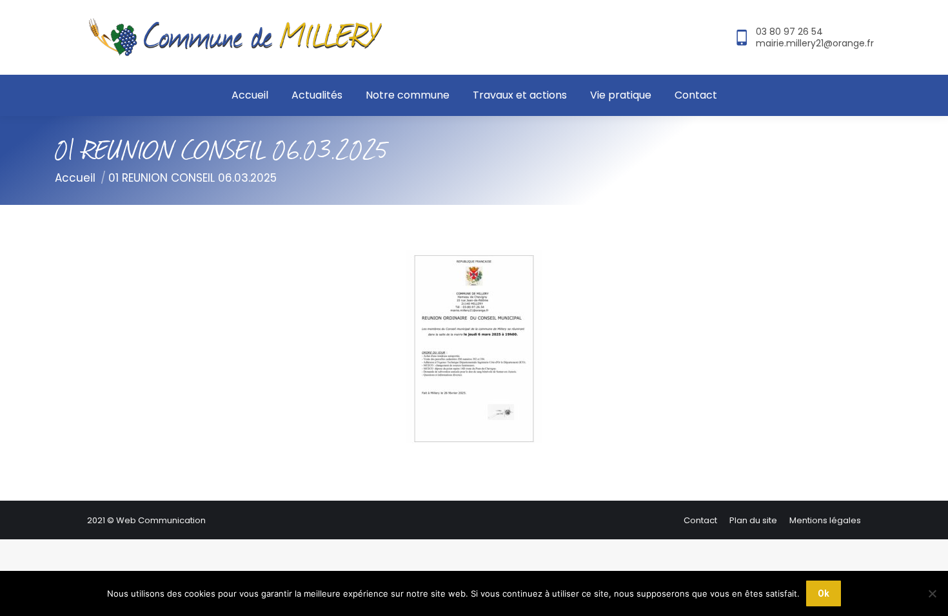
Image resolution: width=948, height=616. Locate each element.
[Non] (931, 593)
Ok (823, 593)
